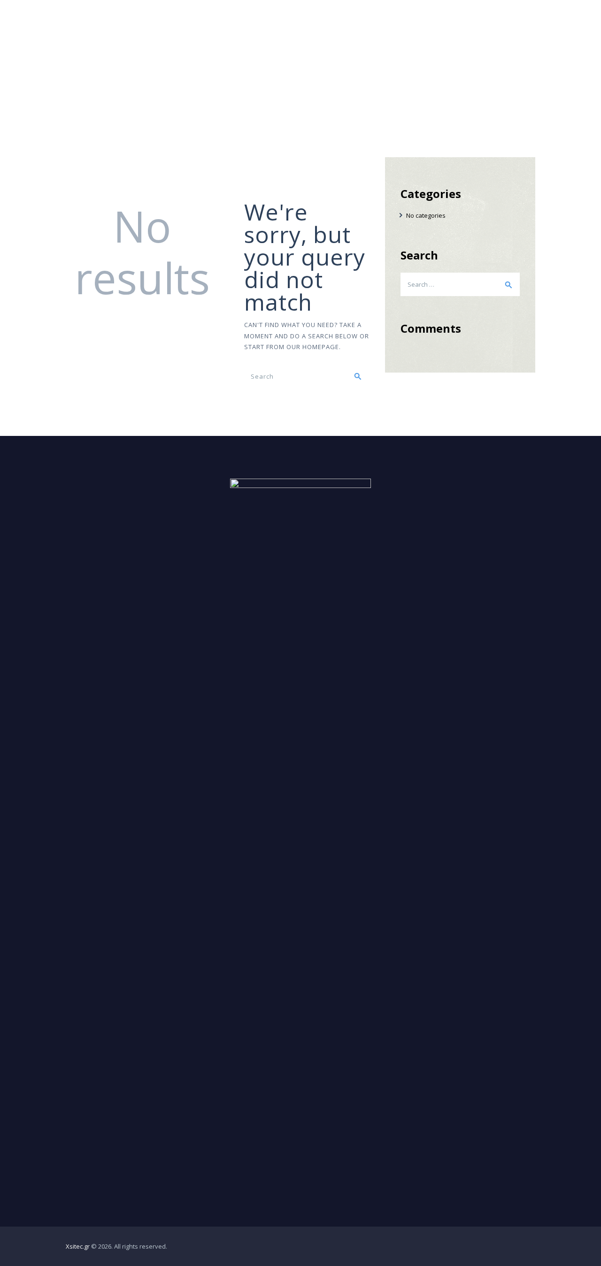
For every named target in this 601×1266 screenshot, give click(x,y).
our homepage (312, 347)
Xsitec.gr (78, 1246)
